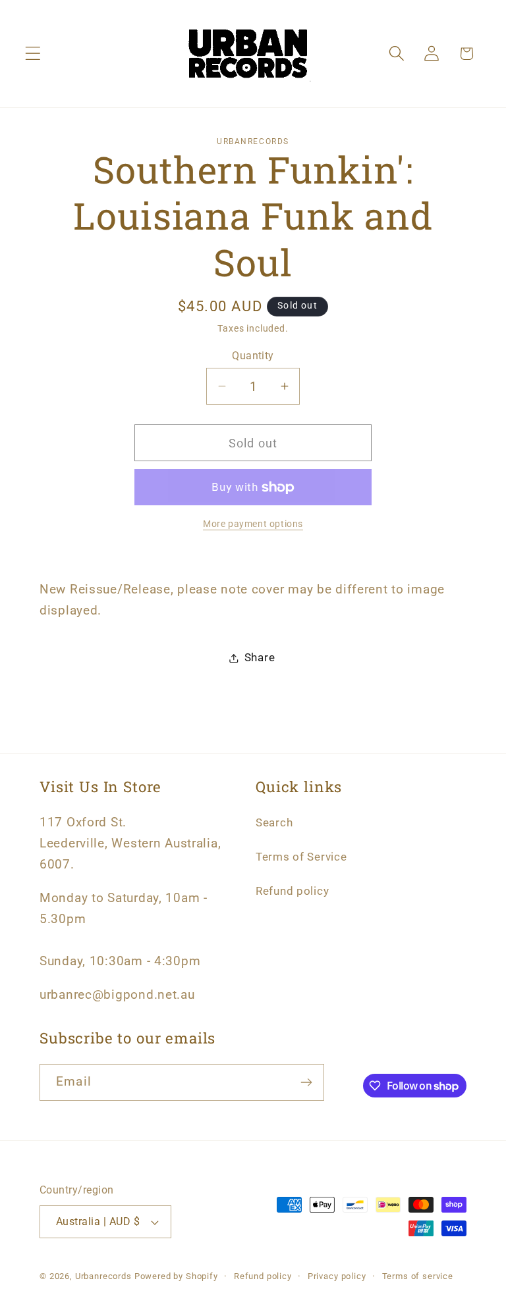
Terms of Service (301, 856)
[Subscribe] (306, 1082)
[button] (33, 53)
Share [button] (259, 657)
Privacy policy (337, 1276)
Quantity (253, 356)
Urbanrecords (103, 1276)
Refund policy (292, 890)
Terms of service (417, 1276)
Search (274, 822)
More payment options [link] (253, 524)
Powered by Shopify (176, 1276)
